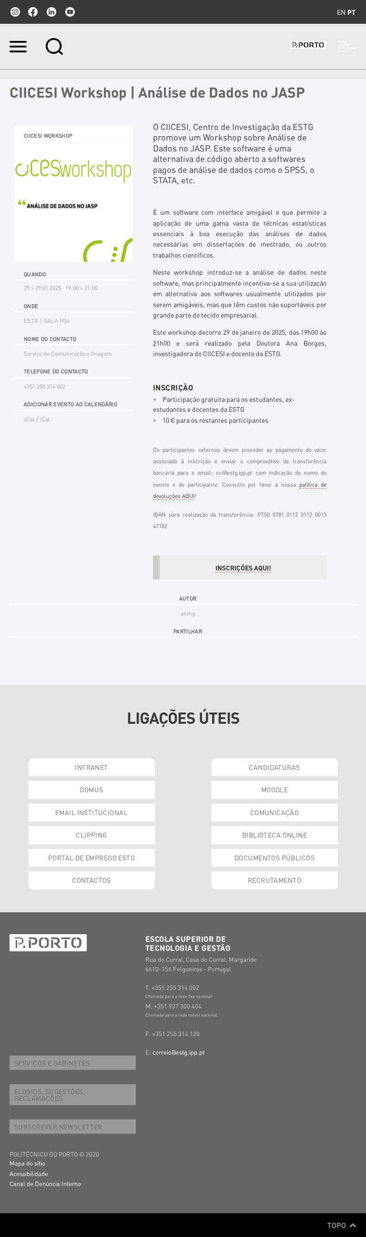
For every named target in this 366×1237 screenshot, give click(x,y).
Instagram (14, 12)
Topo (337, 1225)
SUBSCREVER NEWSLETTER (58, 1126)
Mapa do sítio (27, 1163)
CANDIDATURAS (274, 767)
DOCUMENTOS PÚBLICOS (274, 857)
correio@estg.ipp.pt (178, 1052)
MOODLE (274, 789)
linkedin (51, 12)
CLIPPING (91, 834)
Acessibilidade (29, 1173)
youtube (70, 12)
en (341, 12)
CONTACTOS (91, 880)
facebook (33, 12)
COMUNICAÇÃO (274, 812)
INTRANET (91, 767)
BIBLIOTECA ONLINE (274, 834)
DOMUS (91, 789)
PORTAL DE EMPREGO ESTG (91, 857)
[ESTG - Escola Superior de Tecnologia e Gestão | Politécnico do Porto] (323, 46)
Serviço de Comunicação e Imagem (68, 353)
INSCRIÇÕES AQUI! (243, 567)
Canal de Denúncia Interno (45, 1183)
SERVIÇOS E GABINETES (52, 1062)
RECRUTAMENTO (274, 880)
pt (351, 12)
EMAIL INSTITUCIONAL (91, 812)
